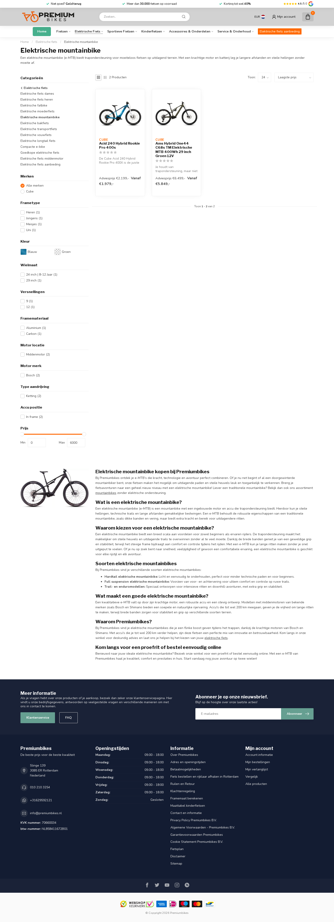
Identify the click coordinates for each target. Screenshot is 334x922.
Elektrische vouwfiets (36, 135)
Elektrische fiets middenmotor (41, 158)
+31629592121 (41, 800)
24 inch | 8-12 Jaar (41, 274)
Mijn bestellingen (257, 762)
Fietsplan (177, 849)
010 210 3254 (40, 787)
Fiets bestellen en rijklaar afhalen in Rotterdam (204, 776)
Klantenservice (37, 717)
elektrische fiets (216, 638)
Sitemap (176, 863)
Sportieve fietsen (120, 31)
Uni (31, 230)
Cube (30, 191)
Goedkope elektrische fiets (39, 152)
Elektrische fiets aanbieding (280, 31)
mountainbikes (105, 493)
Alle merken (35, 185)
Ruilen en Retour (182, 784)
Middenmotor (38, 354)
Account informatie (259, 755)
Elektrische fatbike (33, 105)
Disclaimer (177, 856)
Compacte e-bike (32, 147)
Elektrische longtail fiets (37, 141)
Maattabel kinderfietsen (187, 806)
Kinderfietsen (151, 31)
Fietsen (62, 31)
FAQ (68, 717)
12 (30, 307)
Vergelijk (251, 776)
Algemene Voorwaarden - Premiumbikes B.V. (202, 827)
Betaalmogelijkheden (185, 769)
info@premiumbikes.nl (46, 813)
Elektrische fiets (87, 31)
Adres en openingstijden (188, 762)
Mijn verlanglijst (256, 769)
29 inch (33, 280)
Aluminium (36, 328)
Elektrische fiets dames (37, 93)
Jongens (34, 218)
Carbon (33, 333)
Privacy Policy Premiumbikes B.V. (193, 820)
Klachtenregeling (182, 791)
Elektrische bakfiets (34, 123)
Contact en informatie (186, 813)
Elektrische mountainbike (81, 42)
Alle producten (256, 784)
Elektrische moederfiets (37, 111)
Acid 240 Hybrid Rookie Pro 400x (119, 145)
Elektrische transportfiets (38, 129)
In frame (34, 417)
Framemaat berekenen (186, 798)
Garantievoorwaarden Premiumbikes (196, 835)
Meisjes (34, 224)
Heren (33, 212)
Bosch (33, 375)
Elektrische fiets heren (36, 99)
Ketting (33, 396)
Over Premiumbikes (184, 755)
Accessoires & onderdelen (189, 31)
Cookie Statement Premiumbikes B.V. (196, 842)
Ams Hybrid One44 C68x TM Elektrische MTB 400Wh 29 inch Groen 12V (173, 149)
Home (41, 31)
